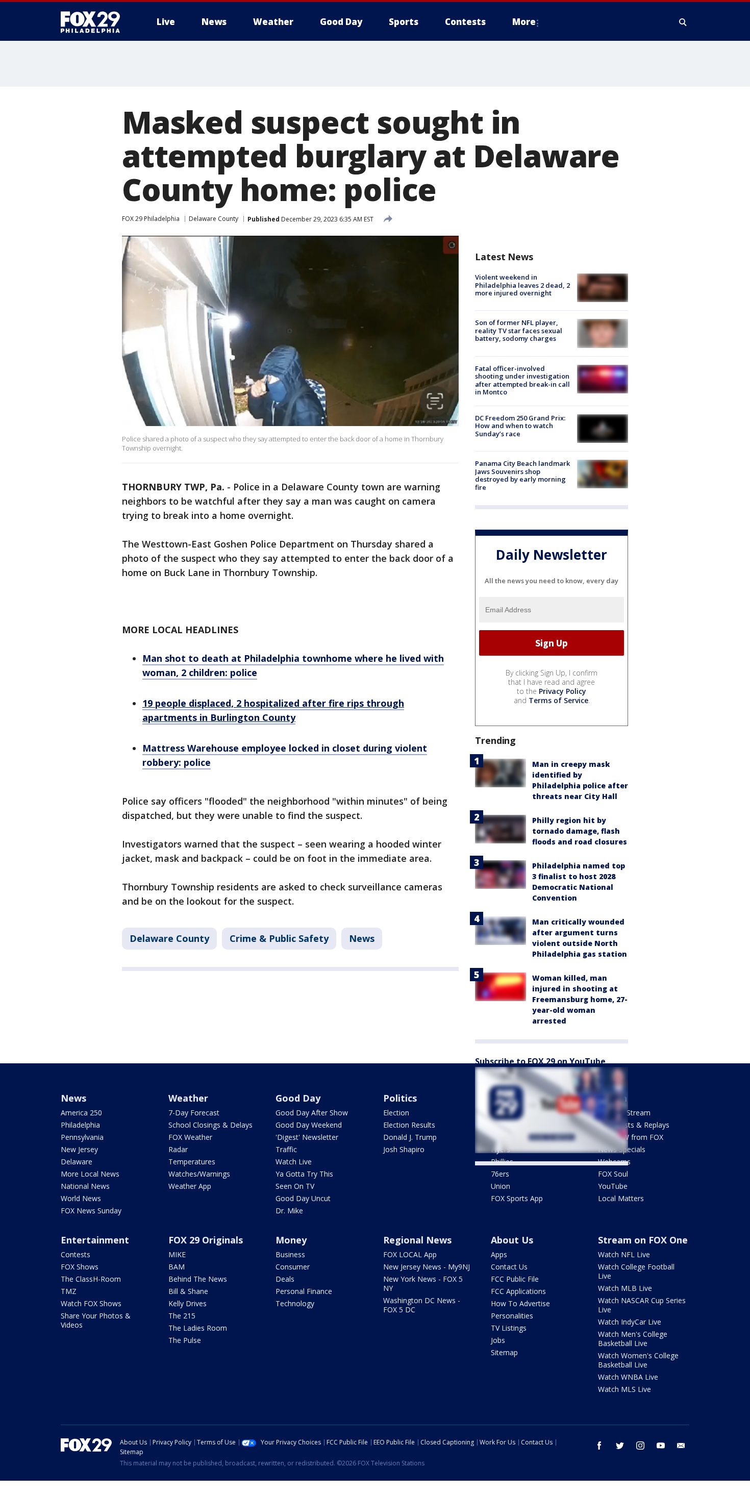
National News (85, 1186)
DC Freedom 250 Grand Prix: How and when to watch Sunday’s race (520, 425)
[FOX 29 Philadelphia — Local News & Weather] (94, 22)
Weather (188, 1098)
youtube (661, 1445)
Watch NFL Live (624, 1254)
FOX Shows (79, 1267)
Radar (178, 1149)
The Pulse (184, 1340)
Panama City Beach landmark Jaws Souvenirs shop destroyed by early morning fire (522, 475)
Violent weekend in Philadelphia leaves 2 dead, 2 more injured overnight (522, 284)
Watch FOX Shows (91, 1303)
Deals (285, 1279)
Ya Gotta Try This (304, 1174)
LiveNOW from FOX (630, 1137)
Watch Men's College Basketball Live (632, 1338)
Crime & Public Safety (279, 938)
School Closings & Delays (210, 1125)
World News (81, 1198)
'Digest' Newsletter (307, 1137)
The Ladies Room (197, 1328)
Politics (400, 1098)
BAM (176, 1267)
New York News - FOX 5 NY (423, 1283)
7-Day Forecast (193, 1112)
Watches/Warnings (199, 1174)
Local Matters (621, 1198)
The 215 (181, 1315)
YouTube (613, 1186)
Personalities (512, 1315)
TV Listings (509, 1328)
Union (500, 1186)
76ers (500, 1174)
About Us (512, 1240)
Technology (295, 1303)
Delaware (76, 1161)
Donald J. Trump (410, 1137)
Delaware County (213, 218)
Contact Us (509, 1267)
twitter (620, 1445)
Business (290, 1254)
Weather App (189, 1186)
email (681, 1445)
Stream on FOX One (643, 1240)
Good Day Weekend (309, 1125)
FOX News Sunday (91, 1210)
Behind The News (197, 1279)
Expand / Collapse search (683, 22)
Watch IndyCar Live (629, 1322)
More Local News (90, 1174)
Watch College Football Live (636, 1271)
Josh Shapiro (403, 1149)
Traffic (286, 1149)
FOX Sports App (517, 1198)
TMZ (69, 1291)
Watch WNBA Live (628, 1377)
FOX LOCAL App (410, 1254)
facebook (599, 1445)
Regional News (417, 1240)
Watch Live (294, 1161)
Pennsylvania (82, 1137)
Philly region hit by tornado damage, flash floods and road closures (579, 830)
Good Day (298, 1098)
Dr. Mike (289, 1210)
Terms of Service (558, 700)
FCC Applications (518, 1291)
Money (291, 1240)
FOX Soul (613, 1174)
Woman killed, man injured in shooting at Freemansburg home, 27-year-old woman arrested (580, 999)
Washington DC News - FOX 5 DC (421, 1304)
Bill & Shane (188, 1291)
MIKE (177, 1254)
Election (396, 1112)
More (524, 22)
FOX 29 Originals (205, 1240)
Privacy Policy (562, 691)
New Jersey (79, 1149)
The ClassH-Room (91, 1279)
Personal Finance (304, 1291)
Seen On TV (295, 1186)
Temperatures (191, 1161)
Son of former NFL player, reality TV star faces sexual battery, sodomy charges (518, 330)
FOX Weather (190, 1137)
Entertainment (95, 1240)
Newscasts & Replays (633, 1125)
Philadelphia (80, 1125)
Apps (499, 1254)
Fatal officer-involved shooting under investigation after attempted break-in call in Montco (522, 380)
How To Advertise (520, 1303)
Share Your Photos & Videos (96, 1320)
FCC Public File (515, 1279)
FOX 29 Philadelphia (151, 218)
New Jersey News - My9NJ (426, 1267)
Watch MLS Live (624, 1389)
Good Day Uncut (303, 1198)
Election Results (409, 1125)
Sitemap (504, 1352)
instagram (640, 1445)
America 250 (81, 1112)
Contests (75, 1254)
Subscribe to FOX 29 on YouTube (540, 1061)
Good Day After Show (312, 1112)
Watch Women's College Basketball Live (638, 1360)
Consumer (293, 1267)
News (361, 938)
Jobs (498, 1340)
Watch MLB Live (625, 1288)
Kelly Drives (187, 1303)
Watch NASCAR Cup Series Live (642, 1304)
